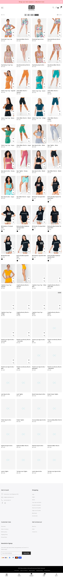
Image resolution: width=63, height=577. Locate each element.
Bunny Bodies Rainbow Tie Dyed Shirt (23, 227)
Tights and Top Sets (36, 510)
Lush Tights (20, 394)
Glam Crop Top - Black (7, 118)
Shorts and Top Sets (36, 507)
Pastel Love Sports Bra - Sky (39, 340)
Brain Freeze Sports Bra (38, 394)
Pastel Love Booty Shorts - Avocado (23, 340)
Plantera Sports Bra (37, 445)
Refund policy (4, 531)
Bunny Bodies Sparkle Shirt (23, 256)
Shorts (33, 499)
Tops (33, 494)
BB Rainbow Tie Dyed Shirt (7, 227)
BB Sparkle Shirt (5, 255)
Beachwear (34, 513)
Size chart (3, 526)
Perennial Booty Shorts (54, 39)
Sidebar (60, 14)
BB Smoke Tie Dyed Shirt (38, 226)
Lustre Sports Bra (37, 471)
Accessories (34, 515)
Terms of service (4, 529)
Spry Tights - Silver (53, 145)
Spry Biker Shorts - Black (54, 171)
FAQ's (33, 529)
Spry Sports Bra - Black (38, 171)
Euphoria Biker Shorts (22, 445)
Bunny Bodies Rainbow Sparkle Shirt (54, 256)
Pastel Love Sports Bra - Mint (8, 367)
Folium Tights (20, 420)
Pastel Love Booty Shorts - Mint (23, 367)
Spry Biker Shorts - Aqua (23, 197)
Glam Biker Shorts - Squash (22, 91)
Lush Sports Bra (5, 394)
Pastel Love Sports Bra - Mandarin (39, 367)
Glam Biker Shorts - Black (24, 118)
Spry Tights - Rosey (22, 171)
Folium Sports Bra (6, 420)
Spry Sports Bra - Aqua (7, 197)
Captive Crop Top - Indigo (6, 313)
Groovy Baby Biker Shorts (55, 420)
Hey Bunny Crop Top (7, 65)
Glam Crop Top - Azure (38, 91)
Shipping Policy (4, 534)
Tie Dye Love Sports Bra (54, 471)
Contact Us (34, 531)
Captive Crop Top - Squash (6, 285)
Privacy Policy (4, 537)
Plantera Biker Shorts (53, 445)
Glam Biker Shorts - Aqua (24, 145)
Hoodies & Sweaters (36, 505)
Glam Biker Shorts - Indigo (53, 118)
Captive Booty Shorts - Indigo (23, 313)
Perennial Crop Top (6, 39)
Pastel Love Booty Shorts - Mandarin (54, 367)
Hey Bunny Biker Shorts (54, 65)
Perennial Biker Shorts (23, 39)
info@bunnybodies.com (9, 497)
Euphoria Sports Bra (6, 445)
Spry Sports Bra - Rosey (7, 171)
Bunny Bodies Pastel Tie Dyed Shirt (54, 197)
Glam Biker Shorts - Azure (53, 91)
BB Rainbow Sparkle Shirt (39, 255)
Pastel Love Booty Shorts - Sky (54, 340)
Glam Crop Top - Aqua (7, 145)
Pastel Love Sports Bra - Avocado (8, 340)
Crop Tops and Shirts (36, 502)
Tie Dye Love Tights (22, 471)
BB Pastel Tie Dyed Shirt (38, 197)
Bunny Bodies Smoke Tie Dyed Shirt (54, 227)
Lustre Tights (4, 471)
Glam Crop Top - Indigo (39, 118)
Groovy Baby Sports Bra (39, 420)
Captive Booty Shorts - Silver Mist (54, 285)
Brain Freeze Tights (53, 394)
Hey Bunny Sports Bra (38, 65)
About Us (34, 526)
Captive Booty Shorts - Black (54, 313)
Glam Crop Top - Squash (8, 90)
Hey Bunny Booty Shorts (23, 65)
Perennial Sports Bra (37, 39)
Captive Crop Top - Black (37, 313)
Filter (4, 14)
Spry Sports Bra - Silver (38, 145)
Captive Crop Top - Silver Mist (39, 285)
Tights (33, 497)
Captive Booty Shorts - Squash (23, 285)
